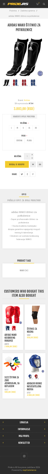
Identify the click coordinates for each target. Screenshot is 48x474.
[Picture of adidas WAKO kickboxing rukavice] (7, 328)
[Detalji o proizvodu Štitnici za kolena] (35, 314)
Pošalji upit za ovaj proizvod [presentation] (24, 200)
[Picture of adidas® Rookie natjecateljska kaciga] (30, 376)
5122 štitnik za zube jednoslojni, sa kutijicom (12, 382)
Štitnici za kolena (32, 330)
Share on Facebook (27, 174)
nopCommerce (29, 470)
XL (29, 128)
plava (29, 140)
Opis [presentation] (24, 194)
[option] (6, 86)
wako (22, 270)
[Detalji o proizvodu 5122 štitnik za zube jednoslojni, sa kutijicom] (12, 363)
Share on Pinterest (32, 174)
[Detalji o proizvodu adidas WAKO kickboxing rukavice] (12, 314)
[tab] (24, 194)
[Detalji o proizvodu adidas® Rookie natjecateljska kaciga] (35, 363)
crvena (19, 140)
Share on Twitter (21, 174)
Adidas (27, 100)
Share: (14, 174)
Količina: (18, 156)
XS (36, 128)
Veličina (23, 123)
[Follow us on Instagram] (24, 456)
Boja (23, 135)
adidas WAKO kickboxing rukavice (11, 337)
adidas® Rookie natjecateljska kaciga (34, 386)
